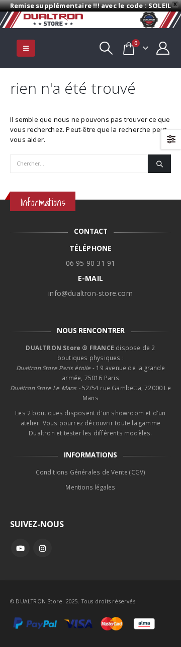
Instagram (42, 548)
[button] (26, 48)
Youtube (20, 548)
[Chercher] (159, 163)
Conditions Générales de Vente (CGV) (91, 472)
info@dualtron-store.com (90, 293)
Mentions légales (90, 487)
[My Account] (163, 48)
